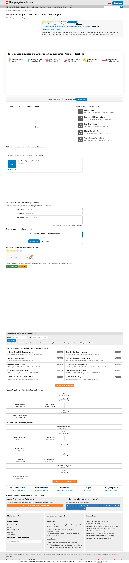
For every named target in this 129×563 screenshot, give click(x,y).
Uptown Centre (95, 26)
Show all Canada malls (63, 385)
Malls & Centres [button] (19, 7)
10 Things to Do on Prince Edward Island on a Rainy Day (64, 547)
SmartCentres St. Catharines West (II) (102, 526)
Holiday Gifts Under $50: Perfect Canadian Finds (62, 543)
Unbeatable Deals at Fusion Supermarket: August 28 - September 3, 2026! (63, 535)
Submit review (12, 267)
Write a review (71, 22)
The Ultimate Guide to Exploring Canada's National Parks (64, 545)
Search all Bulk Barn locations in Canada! (34, 506)
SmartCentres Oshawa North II (100, 536)
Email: (30, 337)
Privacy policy (83, 343)
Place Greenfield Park (97, 531)
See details (106, 561)
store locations (63, 394)
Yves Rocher (11, 534)
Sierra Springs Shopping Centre (100, 533)
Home (11, 7)
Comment (20, 217)
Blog (109, 3)
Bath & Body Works (13, 530)
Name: (9, 337)
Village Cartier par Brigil (97, 521)
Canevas (93, 524)
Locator (49, 7)
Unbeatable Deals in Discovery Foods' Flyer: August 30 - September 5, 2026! (64, 526)
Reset (23, 267)
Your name (20, 209)
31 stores (79, 24)
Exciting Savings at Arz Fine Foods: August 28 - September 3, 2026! (61, 530)
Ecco (9, 527)
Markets (42, 7)
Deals (70, 7)
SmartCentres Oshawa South (99, 538)
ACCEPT (100, 561)
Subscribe (118, 3)
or (44, 235)
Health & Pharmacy (56, 29)
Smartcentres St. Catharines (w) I (100, 528)
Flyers (65, 7)
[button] (7, 6)
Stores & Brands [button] (32, 7)
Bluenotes (10, 532)
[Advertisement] (22, 34)
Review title (20, 213)
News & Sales (57, 7)
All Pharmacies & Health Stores (64, 482)
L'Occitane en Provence (14, 525)
